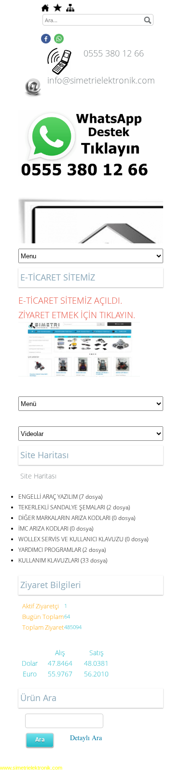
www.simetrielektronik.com (31, 768)
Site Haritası (38, 475)
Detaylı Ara (86, 737)
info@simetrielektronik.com (101, 80)
